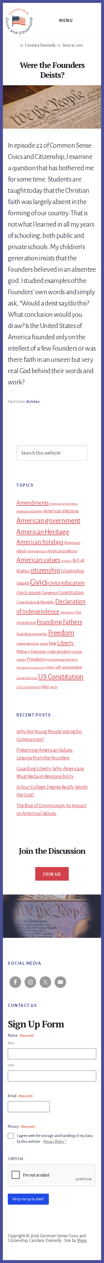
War (45, 686)
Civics (39, 582)
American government (48, 520)
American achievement (64, 503)
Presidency (36, 659)
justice (44, 643)
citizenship (45, 570)
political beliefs (59, 652)
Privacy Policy (54, 1142)
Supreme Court (26, 678)
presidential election (62, 660)
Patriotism (38, 651)
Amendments (32, 503)
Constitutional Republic (35, 602)
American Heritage (42, 532)
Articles (32, 402)
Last (11, 1065)
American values (38, 559)
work (53, 687)
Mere (82, 1240)
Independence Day (27, 643)
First (11, 1043)
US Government (28, 687)
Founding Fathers (59, 621)
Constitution (71, 592)
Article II (66, 560)
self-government (68, 667)
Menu (66, 20)
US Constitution (60, 677)
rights (50, 667)
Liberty (65, 643)
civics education (66, 583)
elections (67, 612)
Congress (49, 592)
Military (22, 651)
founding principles (31, 634)
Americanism (37, 551)
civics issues (28, 592)
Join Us (52, 874)
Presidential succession (30, 667)
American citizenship (29, 511)
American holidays (40, 542)
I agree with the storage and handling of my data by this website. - (54, 1139)
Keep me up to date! (28, 1199)
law (52, 643)
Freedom (61, 633)
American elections (61, 511)
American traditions (62, 551)
